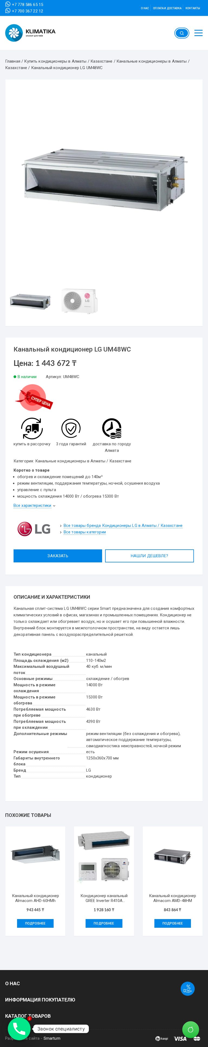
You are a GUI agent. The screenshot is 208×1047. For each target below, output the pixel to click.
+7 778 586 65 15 (27, 4)
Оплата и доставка (167, 8)
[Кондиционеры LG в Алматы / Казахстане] (34, 528)
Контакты (193, 8)
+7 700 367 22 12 (27, 11)
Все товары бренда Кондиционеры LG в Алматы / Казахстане (123, 525)
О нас (145, 8)
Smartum (52, 1038)
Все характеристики (32, 505)
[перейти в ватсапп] (34, 400)
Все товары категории (85, 532)
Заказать (57, 555)
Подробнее (35, 923)
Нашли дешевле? (149, 555)
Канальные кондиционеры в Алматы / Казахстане (83, 461)
